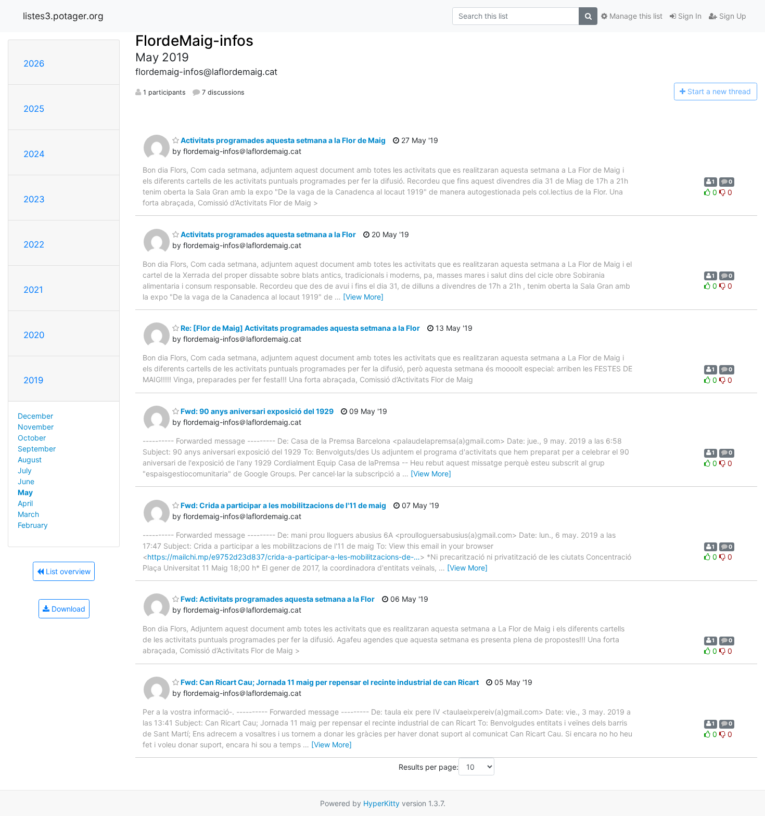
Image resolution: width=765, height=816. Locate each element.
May (25, 492)
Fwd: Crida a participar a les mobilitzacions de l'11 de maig (282, 505)
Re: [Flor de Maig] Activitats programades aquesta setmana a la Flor (299, 327)
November (36, 426)
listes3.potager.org (63, 15)
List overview (67, 571)
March (28, 514)
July (25, 470)
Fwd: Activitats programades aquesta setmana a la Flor (277, 598)
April (25, 503)
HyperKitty (381, 803)
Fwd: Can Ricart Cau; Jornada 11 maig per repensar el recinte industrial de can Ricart (329, 682)
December (35, 415)
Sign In (689, 15)
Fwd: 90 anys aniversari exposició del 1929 (256, 411)
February (33, 525)
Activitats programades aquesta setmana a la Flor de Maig (282, 140)
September (37, 448)
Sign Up (731, 15)
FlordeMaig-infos (194, 40)
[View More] (363, 296)
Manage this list (634, 15)
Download (67, 608)
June (26, 481)
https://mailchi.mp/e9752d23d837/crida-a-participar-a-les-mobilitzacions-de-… (283, 556)
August (30, 459)
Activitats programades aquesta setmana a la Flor (267, 234)
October (32, 437)
